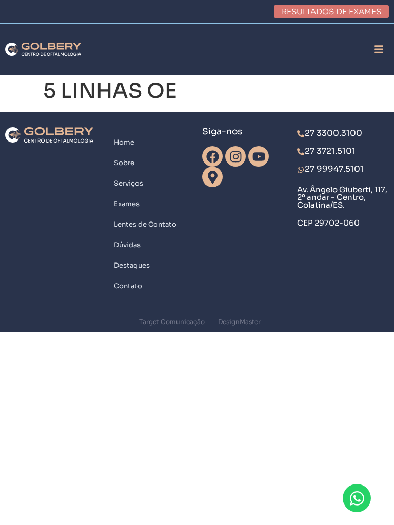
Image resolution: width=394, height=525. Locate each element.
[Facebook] (212, 156)
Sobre (124, 162)
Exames (127, 203)
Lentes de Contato (145, 224)
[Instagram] (235, 156)
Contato (128, 285)
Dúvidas (127, 244)
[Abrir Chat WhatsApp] (357, 498)
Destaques (132, 265)
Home (124, 142)
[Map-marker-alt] (212, 177)
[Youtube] (258, 156)
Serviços (128, 183)
